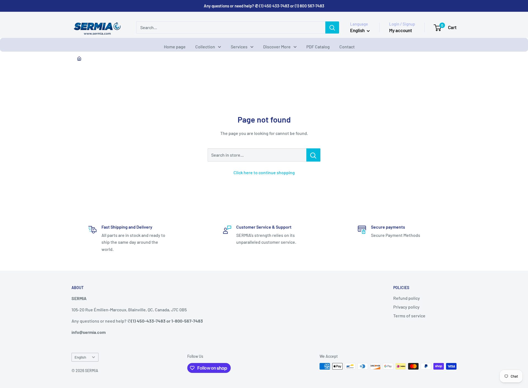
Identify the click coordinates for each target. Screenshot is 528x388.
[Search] (332, 27)
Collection (205, 46)
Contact (347, 46)
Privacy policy (406, 306)
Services (239, 46)
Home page (175, 46)
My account (400, 30)
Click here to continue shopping (264, 172)
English (80, 357)
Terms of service (409, 315)
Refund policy (406, 298)
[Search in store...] (313, 155)
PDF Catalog (318, 46)
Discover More (277, 46)
